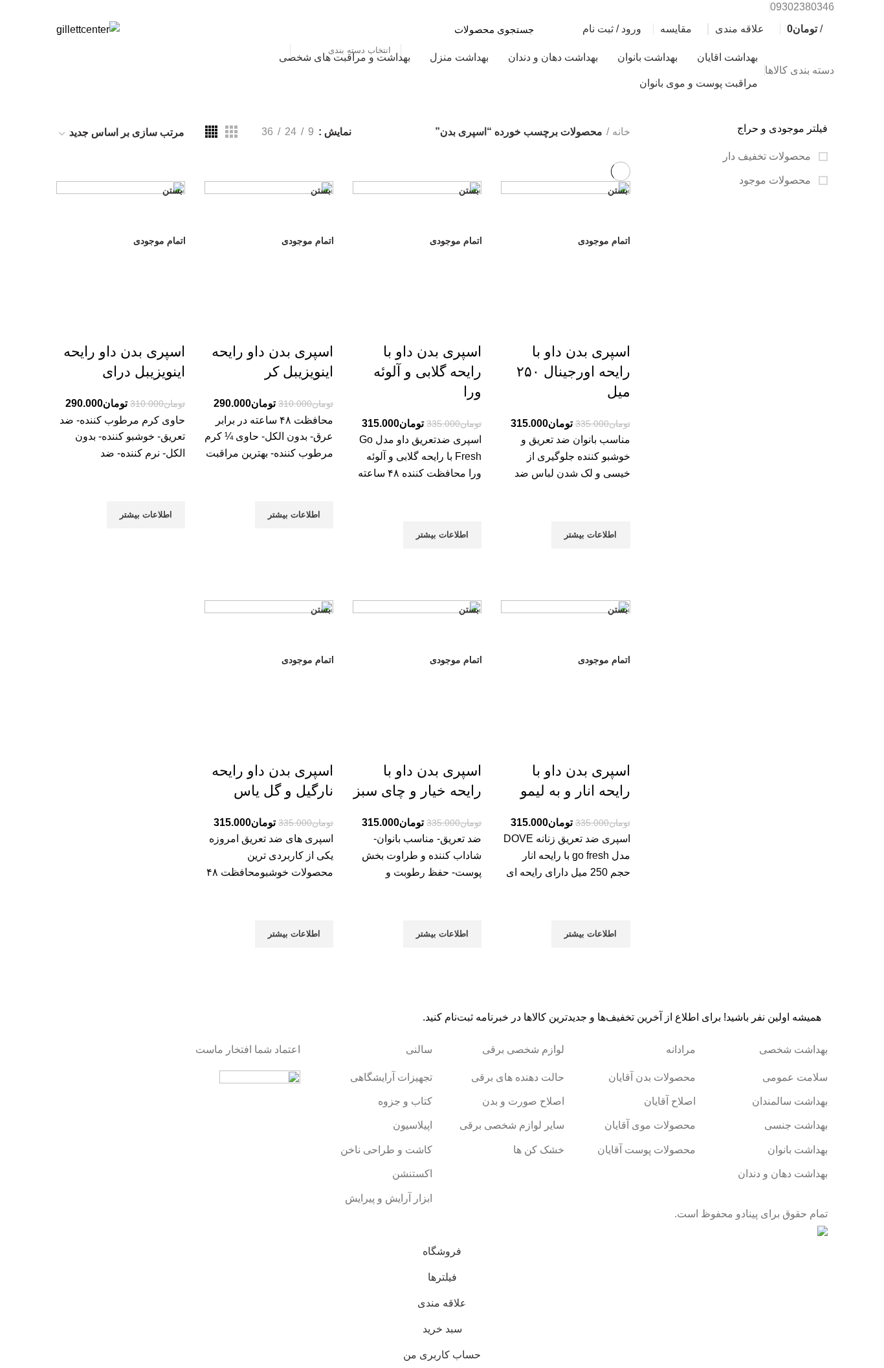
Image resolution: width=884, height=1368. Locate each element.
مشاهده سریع (614, 564)
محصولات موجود (776, 180)
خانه (621, 131)
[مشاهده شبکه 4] (211, 131)
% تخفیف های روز (102, 70)
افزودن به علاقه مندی (614, 505)
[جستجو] (274, 29)
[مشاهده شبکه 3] (231, 131)
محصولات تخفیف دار (768, 156)
